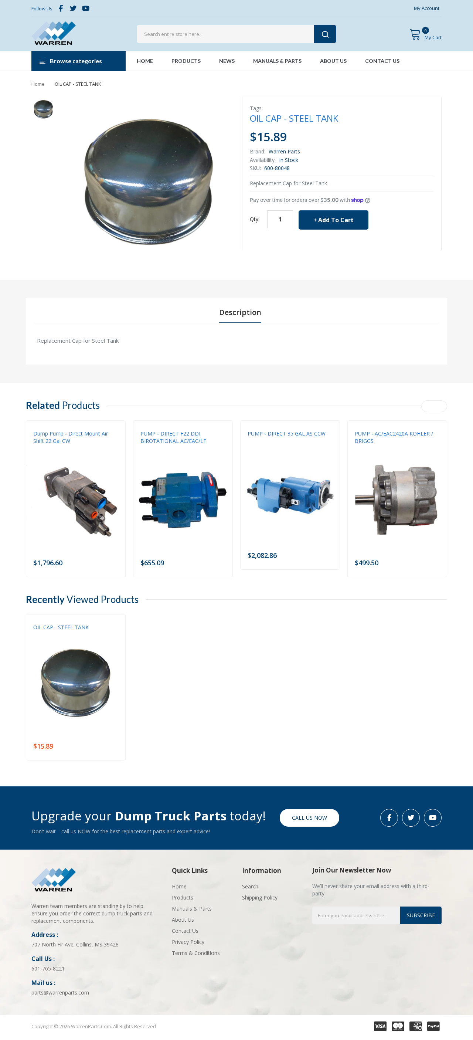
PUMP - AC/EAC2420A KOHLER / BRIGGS (394, 437)
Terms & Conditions (196, 952)
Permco (42, 448)
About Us (183, 919)
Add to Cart (336, 220)
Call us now (309, 817)
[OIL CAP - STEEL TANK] (43, 109)
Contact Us (185, 930)
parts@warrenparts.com (60, 992)
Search (250, 886)
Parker (362, 448)
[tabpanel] (236, 340)
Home (38, 84)
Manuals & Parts (192, 908)
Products (182, 897)
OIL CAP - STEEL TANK (61, 627)
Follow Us (41, 8)
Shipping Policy (260, 897)
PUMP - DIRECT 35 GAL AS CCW (287, 433)
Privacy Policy (188, 941)
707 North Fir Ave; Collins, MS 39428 (75, 944)
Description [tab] (240, 312)
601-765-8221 (48, 968)
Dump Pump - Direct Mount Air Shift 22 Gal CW (70, 437)
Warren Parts (284, 151)
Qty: (254, 219)
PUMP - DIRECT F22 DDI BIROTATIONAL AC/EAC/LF (173, 437)
